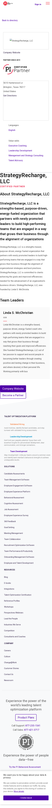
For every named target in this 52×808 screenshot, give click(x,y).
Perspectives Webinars (13, 613)
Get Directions (10, 95)
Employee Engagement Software (18, 486)
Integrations (9, 589)
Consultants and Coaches (15, 637)
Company (8, 643)
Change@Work (10, 662)
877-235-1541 (32, 725)
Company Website (11, 52)
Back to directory (10, 20)
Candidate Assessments (14, 474)
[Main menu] (48, 3)
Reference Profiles (12, 601)
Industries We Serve (12, 625)
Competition (9, 631)
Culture (7, 656)
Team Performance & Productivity (18, 551)
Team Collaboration (12, 539)
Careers (7, 650)
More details (19, 791)
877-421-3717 (31, 729)
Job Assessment (11, 509)
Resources (9, 570)
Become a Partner (13, 395)
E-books (7, 583)
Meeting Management (13, 533)
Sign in (38, 4)
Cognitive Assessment (13, 503)
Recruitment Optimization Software (19, 545)
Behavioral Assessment (14, 498)
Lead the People (11, 619)
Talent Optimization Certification (17, 595)
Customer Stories (11, 668)
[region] (26, 787)
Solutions (9, 466)
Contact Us (8, 674)
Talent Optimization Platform (20, 416)
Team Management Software (16, 480)
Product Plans (26, 717)
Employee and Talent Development (19, 563)
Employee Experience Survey (16, 515)
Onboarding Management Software (19, 557)
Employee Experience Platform (17, 492)
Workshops (8, 607)
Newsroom (8, 680)
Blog (6, 577)
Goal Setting (9, 527)
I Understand (26, 798)
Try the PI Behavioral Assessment (25, 767)
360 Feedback (10, 521)
